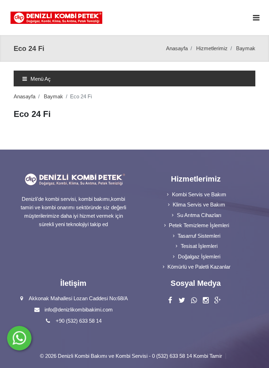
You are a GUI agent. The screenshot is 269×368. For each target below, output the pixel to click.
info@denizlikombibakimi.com (78, 310)
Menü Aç (40, 79)
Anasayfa (177, 48)
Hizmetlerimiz (212, 48)
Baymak (53, 96)
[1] (256, 17)
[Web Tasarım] (227, 356)
